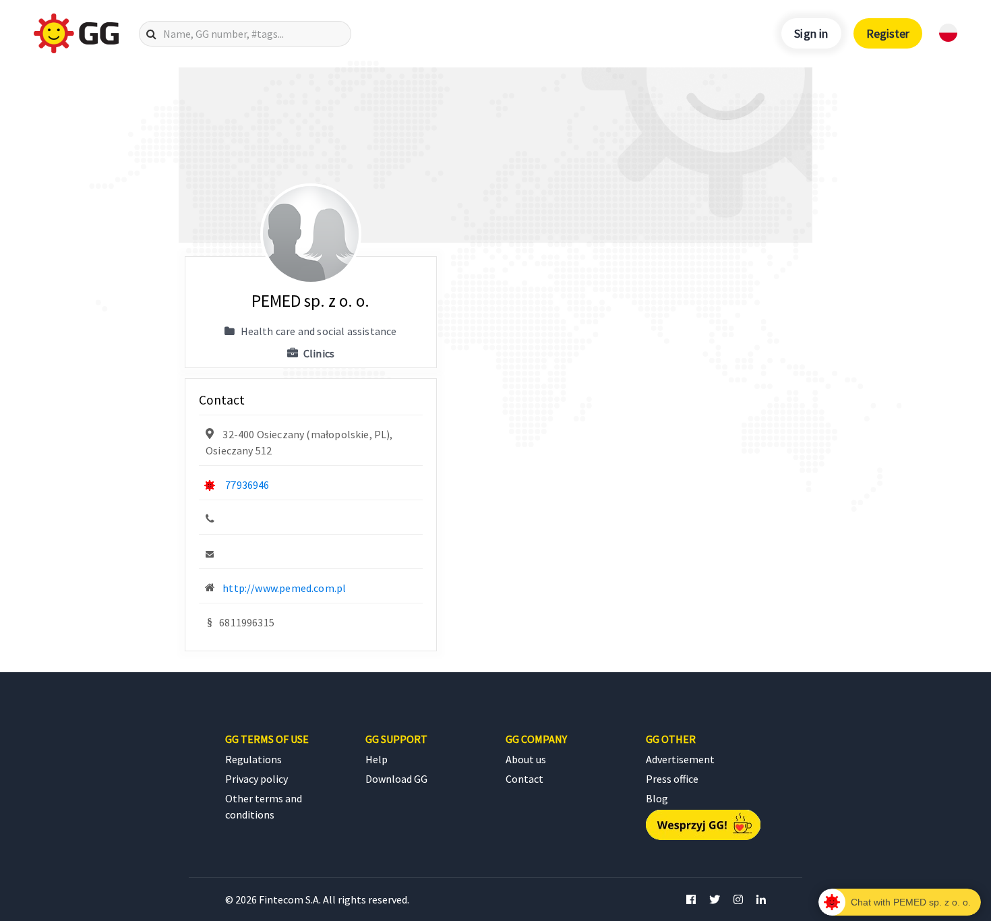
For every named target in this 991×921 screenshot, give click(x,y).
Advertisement (680, 759)
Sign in (811, 33)
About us (526, 759)
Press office (672, 778)
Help (376, 759)
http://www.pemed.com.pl (284, 588)
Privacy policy (256, 778)
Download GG (396, 778)
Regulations (253, 759)
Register (887, 33)
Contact (524, 778)
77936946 (247, 485)
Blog (657, 798)
